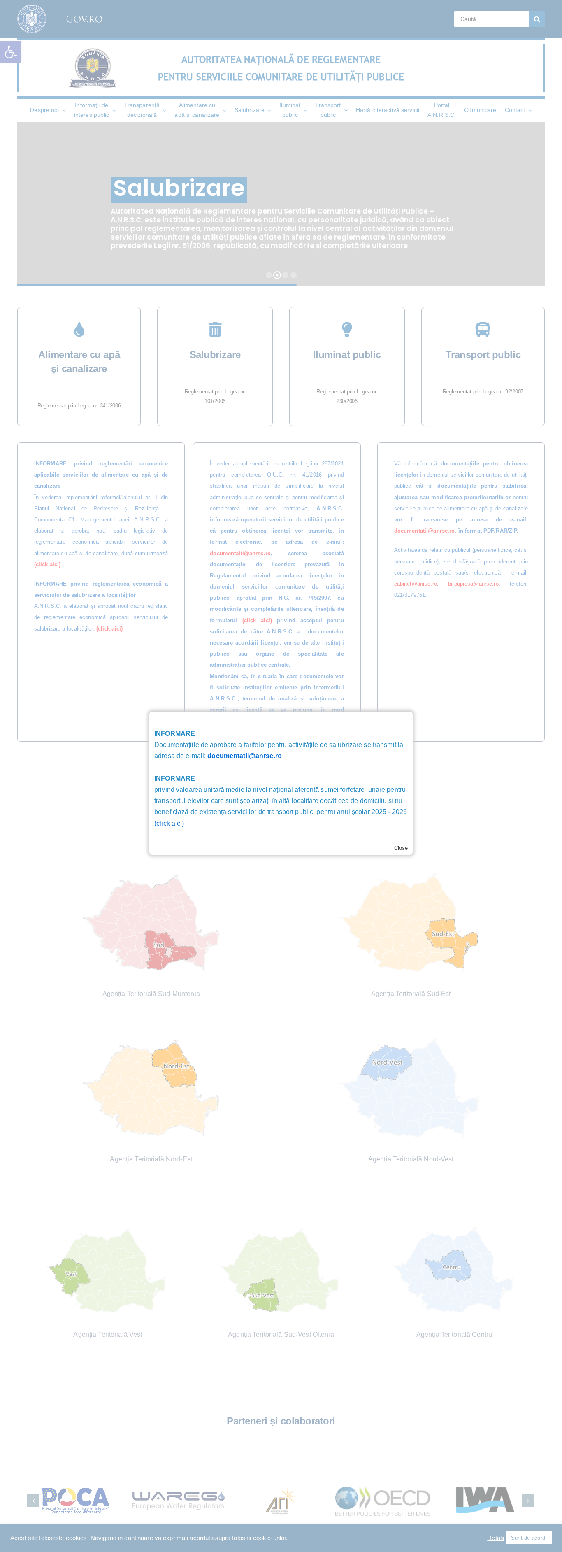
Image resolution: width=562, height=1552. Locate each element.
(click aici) (169, 823)
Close (401, 848)
